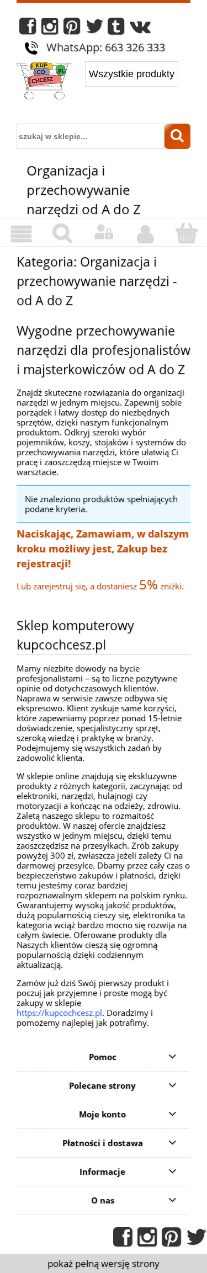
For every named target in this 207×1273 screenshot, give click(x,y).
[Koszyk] (186, 233)
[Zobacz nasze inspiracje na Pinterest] (71, 29)
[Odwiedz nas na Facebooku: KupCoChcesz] (27, 29)
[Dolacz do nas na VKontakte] (140, 29)
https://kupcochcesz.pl (59, 1012)
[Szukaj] (177, 136)
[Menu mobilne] (20, 234)
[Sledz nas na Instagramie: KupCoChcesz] (49, 29)
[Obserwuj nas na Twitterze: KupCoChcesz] (95, 29)
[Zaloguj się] (103, 232)
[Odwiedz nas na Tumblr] (116, 29)
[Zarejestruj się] (145, 234)
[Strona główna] (44, 81)
